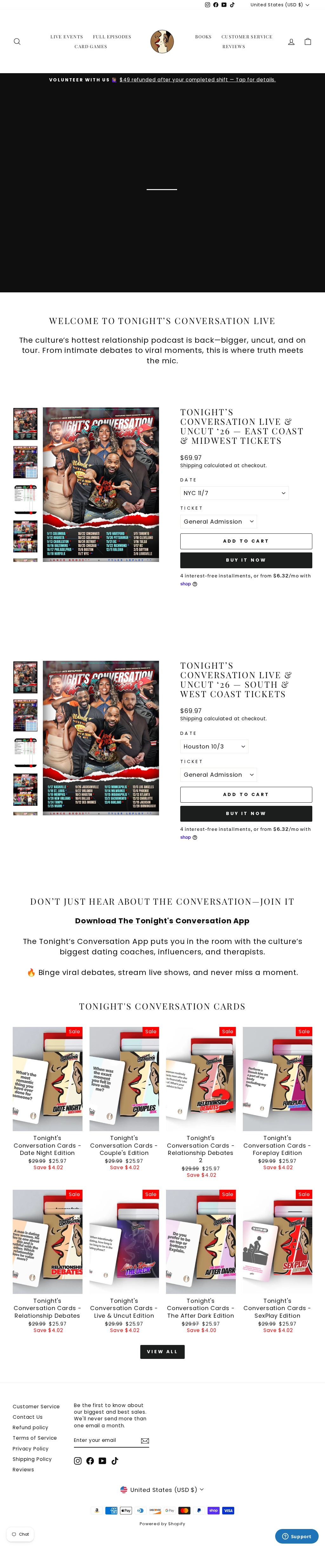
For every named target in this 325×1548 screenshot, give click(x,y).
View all (162, 1351)
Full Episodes (112, 37)
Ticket (191, 508)
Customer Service (247, 37)
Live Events (66, 37)
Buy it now (246, 560)
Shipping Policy (32, 1459)
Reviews (233, 46)
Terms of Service (35, 1438)
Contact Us (28, 1417)
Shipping (191, 465)
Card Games (91, 46)
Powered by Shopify (162, 1523)
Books (203, 37)
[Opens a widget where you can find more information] (297, 1537)
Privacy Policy (31, 1448)
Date (188, 480)
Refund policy (31, 1427)
